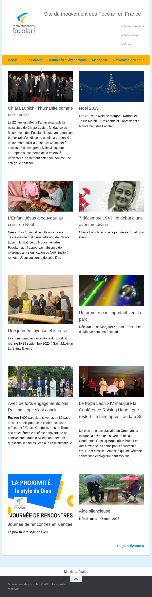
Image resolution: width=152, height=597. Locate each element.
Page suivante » (130, 546)
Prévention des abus (128, 60)
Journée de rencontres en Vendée (40, 524)
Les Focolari (34, 60)
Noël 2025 (89, 108)
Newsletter (131, 35)
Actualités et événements (68, 60)
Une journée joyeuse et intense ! (38, 330)
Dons (127, 44)
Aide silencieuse (94, 511)
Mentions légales (76, 571)
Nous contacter (134, 26)
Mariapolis (100, 60)
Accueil (13, 60)
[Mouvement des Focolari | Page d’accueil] (24, 23)
